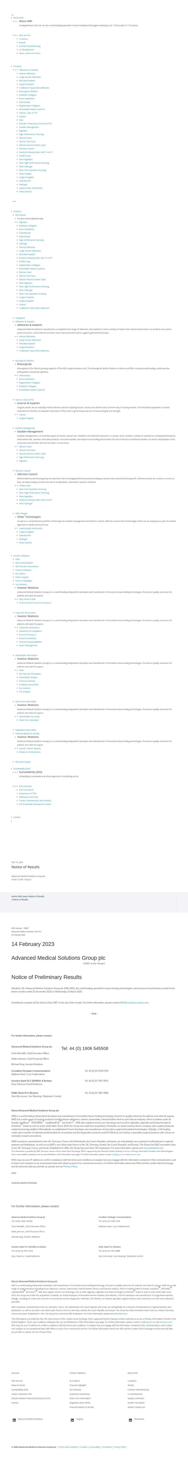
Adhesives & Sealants (28, 70)
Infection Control (26, 148)
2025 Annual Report (24, 563)
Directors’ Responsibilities (30, 642)
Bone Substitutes (26, 98)
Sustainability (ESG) (21, 768)
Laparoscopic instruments (30, 528)
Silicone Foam (25, 138)
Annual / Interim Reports (30, 748)
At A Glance (20, 573)
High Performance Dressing (31, 134)
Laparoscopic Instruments (30, 188)
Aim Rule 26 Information (30, 673)
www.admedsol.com (153, 1148)
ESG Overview (25, 786)
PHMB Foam (25, 155)
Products (17, 66)
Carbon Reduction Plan (21, 1394)
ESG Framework (26, 790)
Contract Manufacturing (29, 46)
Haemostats (24, 102)
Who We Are (24, 35)
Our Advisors (25, 688)
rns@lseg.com (117, 1154)
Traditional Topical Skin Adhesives (34, 87)
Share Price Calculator (29, 720)
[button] (14, 821)
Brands (22, 42)
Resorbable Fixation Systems (32, 109)
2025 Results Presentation (27, 566)
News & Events (18, 1385)
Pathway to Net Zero (28, 797)
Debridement (25, 181)
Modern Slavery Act (136, 1407)
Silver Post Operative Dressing (32, 170)
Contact (16, 817)
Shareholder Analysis (28, 677)
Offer (17, 559)
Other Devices (25, 191)
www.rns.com (135, 1154)
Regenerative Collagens (29, 105)
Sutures (22, 116)
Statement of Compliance (30, 631)
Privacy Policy (70, 1166)
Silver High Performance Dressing (34, 163)
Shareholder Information (26, 655)
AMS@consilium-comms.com (134, 1002)
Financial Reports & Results (27, 733)
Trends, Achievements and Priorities (35, 800)
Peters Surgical (21, 577)
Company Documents (29, 684)
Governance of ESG (27, 793)
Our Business (21, 584)
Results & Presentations (30, 752)
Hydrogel (23, 184)
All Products (20, 215)
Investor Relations (21, 555)
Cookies (84, 1447)
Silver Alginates (25, 159)
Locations (23, 39)
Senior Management (28, 645)
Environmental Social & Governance (35, 602)
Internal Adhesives (27, 73)
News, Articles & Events (29, 53)
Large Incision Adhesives (30, 77)
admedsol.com (120, 1313)
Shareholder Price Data (29, 716)
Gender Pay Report (136, 1402)
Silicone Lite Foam (27, 141)
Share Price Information (25, 701)
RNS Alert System (23, 762)
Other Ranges (25, 173)
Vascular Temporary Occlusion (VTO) (35, 123)
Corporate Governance (25, 612)
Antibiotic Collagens (28, 95)
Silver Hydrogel (25, 166)
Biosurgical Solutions (28, 91)
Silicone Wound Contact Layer (32, 145)
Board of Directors (27, 634)
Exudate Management (29, 127)
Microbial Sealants (27, 80)
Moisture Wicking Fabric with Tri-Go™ (35, 152)
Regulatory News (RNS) (25, 730)
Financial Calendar (27, 681)
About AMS (18, 17)
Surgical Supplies (26, 177)
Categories (20, 318)
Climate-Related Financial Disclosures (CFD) (30, 1398)
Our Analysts (24, 691)
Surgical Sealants (26, 84)
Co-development (26, 49)
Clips (21, 120)
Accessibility (95, 1447)
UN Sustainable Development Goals (35, 804)
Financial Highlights (23, 580)
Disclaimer (107, 1447)
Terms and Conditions (68, 1447)
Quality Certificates (136, 1398)
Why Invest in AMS (27, 599)
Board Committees (27, 638)
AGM (21, 670)
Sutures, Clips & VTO (28, 113)
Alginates (23, 130)
